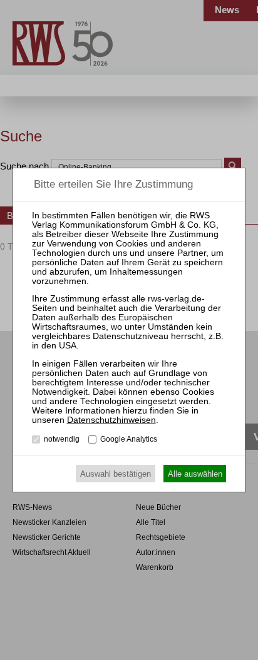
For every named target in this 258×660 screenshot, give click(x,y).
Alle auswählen (195, 474)
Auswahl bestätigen (115, 474)
